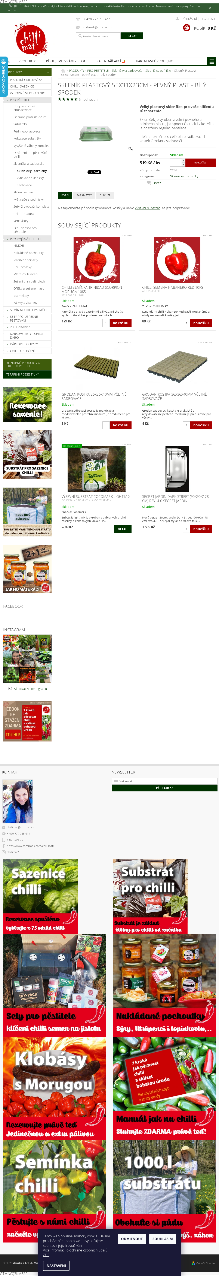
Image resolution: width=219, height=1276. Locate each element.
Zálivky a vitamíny (25, 303)
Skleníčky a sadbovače (28, 164)
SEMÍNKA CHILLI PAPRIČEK (28, 310)
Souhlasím (162, 1239)
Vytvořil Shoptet (206, 1263)
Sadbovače (24, 185)
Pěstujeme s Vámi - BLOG (66, 61)
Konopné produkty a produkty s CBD (23, 364)
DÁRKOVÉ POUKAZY (24, 344)
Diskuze (105, 195)
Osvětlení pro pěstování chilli (30, 155)
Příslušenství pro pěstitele (25, 230)
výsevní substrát (147, 208)
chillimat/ (13, 852)
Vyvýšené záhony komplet (31, 146)
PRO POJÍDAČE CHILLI (25, 239)
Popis (65, 195)
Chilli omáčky (22, 267)
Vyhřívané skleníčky (30, 178)
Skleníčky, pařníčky (32, 171)
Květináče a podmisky (28, 199)
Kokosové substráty (27, 138)
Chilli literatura (23, 214)
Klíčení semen (23, 192)
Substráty (20, 124)
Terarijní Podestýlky (22, 374)
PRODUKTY (27, 61)
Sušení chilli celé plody (29, 281)
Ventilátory (20, 221)
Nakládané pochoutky (28, 253)
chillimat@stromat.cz (20, 827)
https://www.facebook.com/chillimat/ (30, 846)
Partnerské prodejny (154, 61)
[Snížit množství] (183, 164)
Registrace (208, 19)
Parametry (84, 195)
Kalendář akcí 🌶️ (111, 61)
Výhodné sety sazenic (27, 93)
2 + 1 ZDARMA (20, 327)
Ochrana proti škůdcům (29, 117)
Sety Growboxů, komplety (31, 206)
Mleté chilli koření (25, 274)
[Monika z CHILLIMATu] (38, 40)
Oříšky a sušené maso (28, 288)
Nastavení (56, 1265)
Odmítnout (132, 1239)
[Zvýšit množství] (183, 161)
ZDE (46, 1255)
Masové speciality (25, 260)
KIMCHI (18, 245)
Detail (123, 529)
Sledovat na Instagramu (30, 689)
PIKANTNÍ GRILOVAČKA (26, 80)
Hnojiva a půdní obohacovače (24, 108)
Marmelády (21, 296)
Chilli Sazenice (22, 86)
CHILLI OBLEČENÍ (22, 351)
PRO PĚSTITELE (20, 100)
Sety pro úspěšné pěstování (24, 318)
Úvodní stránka (8, 61)
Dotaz (157, 183)
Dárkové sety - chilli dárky (26, 335)
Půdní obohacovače (26, 131)
